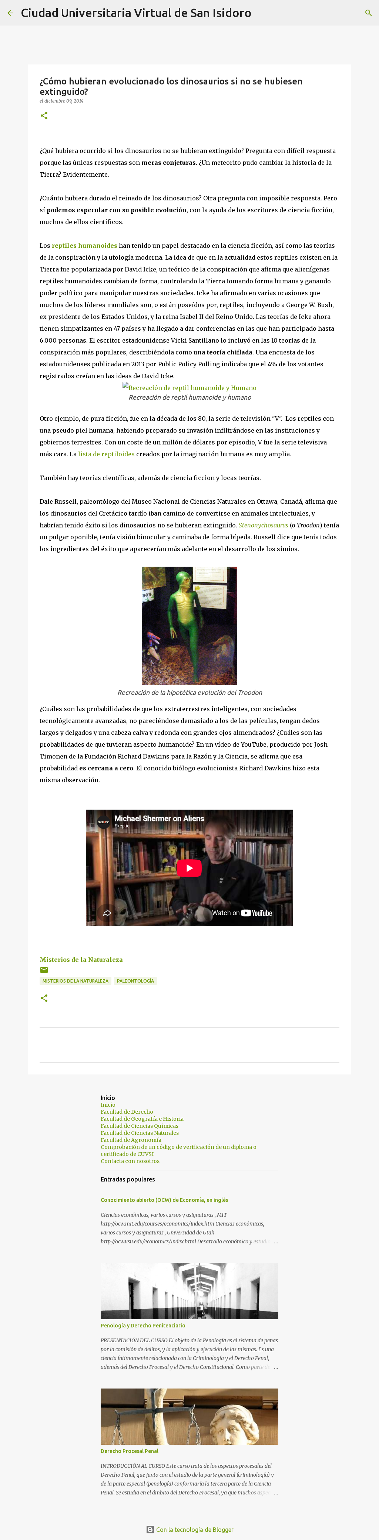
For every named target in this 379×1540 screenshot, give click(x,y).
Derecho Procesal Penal (129, 1451)
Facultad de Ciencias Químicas (139, 1126)
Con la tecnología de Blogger (194, 1529)
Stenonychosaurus (263, 525)
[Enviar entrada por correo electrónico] (44, 972)
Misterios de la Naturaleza (81, 959)
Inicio (108, 1104)
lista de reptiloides (106, 454)
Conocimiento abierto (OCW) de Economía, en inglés (164, 1200)
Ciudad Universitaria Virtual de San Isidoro (136, 12)
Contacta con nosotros (130, 1161)
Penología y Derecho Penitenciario (143, 1326)
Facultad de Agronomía (131, 1140)
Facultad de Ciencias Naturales (140, 1133)
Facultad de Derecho (127, 1112)
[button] (44, 116)
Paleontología (135, 981)
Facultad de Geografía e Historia (142, 1119)
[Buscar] (262, 13)
